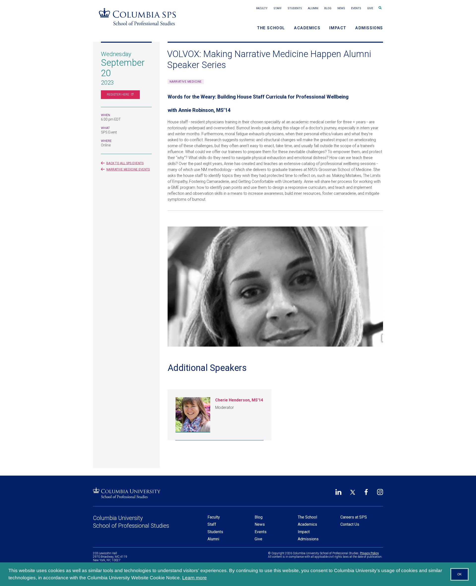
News (341, 8)
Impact (337, 28)
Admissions (369, 28)
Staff (277, 8)
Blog (327, 8)
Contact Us (349, 524)
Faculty (262, 8)
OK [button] (459, 574)
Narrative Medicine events (128, 169)
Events (356, 8)
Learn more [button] (194, 577)
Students (295, 8)
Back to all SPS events (125, 163)
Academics (307, 28)
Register (118, 94)
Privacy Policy (369, 553)
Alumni (313, 8)
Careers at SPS (353, 517)
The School (271, 28)
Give (370, 8)
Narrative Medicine (186, 81)
